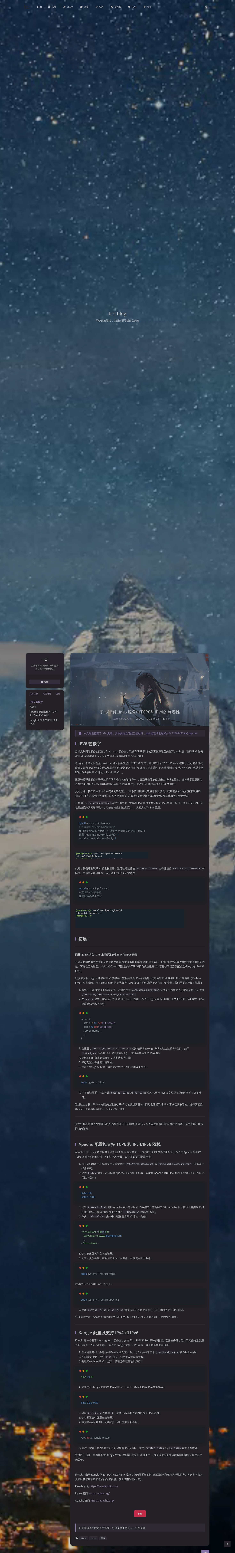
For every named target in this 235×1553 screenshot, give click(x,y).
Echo (39, 6)
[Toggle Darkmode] (227, 1544)
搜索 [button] (45, 682)
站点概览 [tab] (47, 693)
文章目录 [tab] (34, 693)
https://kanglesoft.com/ (104, 1486)
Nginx (93, 1538)
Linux (122, 718)
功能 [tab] (58, 693)
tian (168, 718)
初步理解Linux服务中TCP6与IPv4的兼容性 (140, 712)
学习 (103, 1538)
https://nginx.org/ (99, 1493)
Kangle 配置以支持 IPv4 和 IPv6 (44, 721)
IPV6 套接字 (36, 701)
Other (129, 718)
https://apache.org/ (102, 1500)
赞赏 (140, 1513)
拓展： (33, 706)
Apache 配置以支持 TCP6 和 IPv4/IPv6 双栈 (43, 713)
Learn (115, 718)
